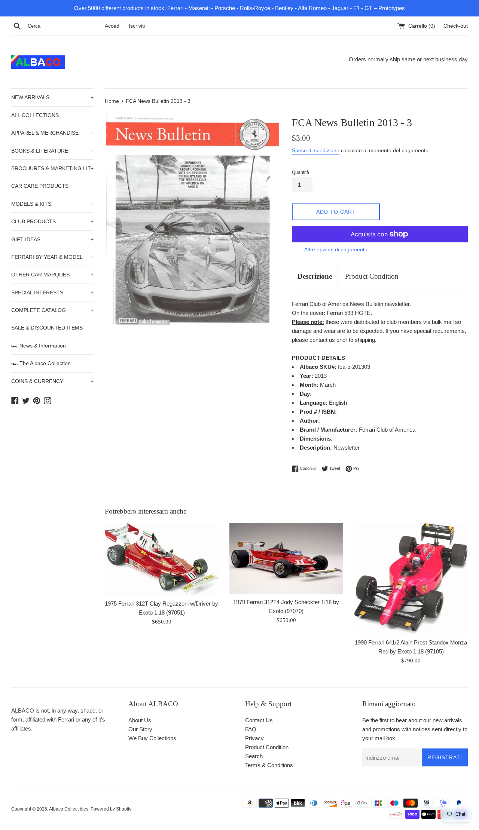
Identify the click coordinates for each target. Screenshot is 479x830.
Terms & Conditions (269, 765)
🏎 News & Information (38, 346)
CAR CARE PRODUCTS (39, 186)
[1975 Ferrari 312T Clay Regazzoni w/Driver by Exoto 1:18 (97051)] (161, 559)
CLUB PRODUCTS (52, 221)
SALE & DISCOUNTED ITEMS (47, 328)
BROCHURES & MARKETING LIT (52, 168)
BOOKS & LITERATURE (52, 151)
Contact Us (259, 720)
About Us (139, 720)
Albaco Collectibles (68, 809)
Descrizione (315, 276)
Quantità (300, 172)
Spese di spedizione (315, 150)
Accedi (112, 26)
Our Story (140, 729)
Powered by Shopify (111, 809)
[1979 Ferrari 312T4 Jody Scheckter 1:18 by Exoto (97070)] (286, 558)
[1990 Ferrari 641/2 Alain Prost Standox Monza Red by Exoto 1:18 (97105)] (411, 578)
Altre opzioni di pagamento (335, 249)
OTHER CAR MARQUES (52, 275)
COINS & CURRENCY (52, 381)
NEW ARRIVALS (52, 97)
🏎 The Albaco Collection (41, 363)
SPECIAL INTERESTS (52, 292)
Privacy (254, 738)
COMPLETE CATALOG (52, 310)
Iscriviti (137, 26)
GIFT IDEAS (52, 239)
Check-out (455, 26)
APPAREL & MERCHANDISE (52, 133)
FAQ (250, 729)
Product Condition (372, 276)
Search (254, 756)
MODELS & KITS (52, 204)
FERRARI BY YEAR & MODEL (52, 257)
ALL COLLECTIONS (35, 115)
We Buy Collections (152, 738)
